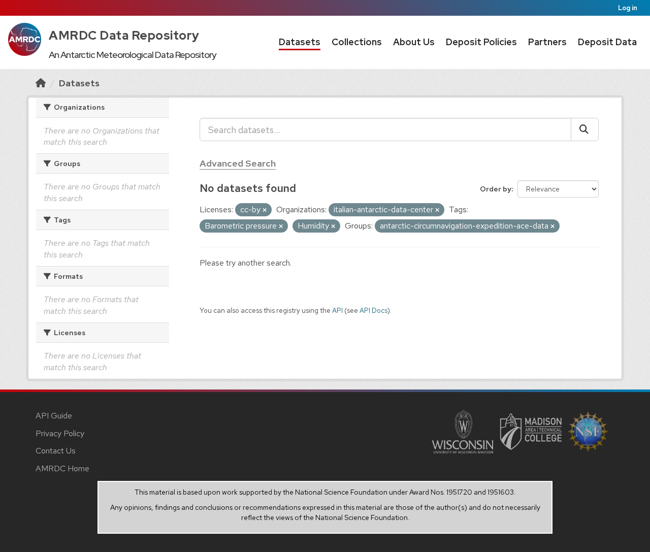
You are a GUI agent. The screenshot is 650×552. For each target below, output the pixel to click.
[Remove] (265, 210)
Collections (357, 42)
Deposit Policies (481, 42)
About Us (414, 42)
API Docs (373, 310)
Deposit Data (607, 42)
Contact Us (56, 450)
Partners (547, 42)
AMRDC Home (62, 468)
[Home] (41, 83)
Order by (495, 188)
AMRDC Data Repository (124, 35)
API (337, 310)
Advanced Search (238, 163)
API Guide (54, 415)
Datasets (299, 42)
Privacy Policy (60, 433)
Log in (627, 8)
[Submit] (585, 129)
